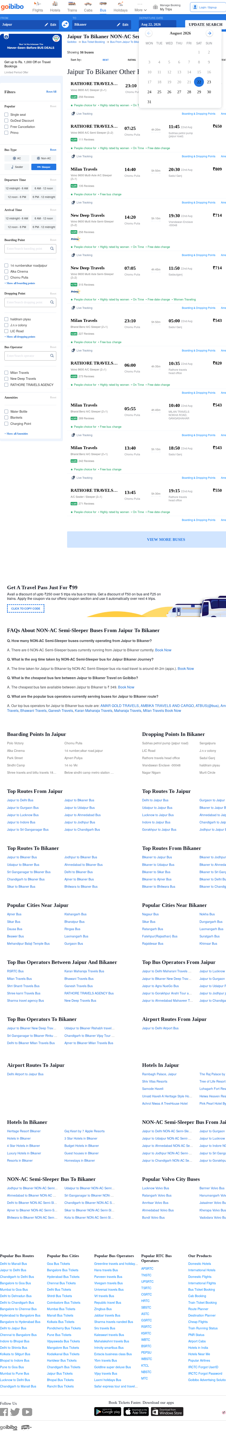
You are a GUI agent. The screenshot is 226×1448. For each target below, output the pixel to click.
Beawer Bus (15, 936)
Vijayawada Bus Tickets (63, 1341)
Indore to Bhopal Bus (14, 1341)
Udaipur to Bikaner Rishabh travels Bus (91, 1028)
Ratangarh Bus (152, 929)
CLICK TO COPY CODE (25, 608)
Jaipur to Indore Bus (21, 822)
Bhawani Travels (33, 710)
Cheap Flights (198, 1321)
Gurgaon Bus (73, 943)
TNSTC (146, 1275)
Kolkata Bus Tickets (60, 1321)
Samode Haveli (152, 1088)
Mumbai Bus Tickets (61, 1309)
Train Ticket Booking (202, 1302)
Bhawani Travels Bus (79, 978)
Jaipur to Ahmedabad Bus (82, 815)
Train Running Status (203, 1328)
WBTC (145, 1339)
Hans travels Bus (106, 1270)
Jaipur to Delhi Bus (20, 800)
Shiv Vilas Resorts (154, 1081)
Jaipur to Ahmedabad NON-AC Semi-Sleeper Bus (176, 1145)
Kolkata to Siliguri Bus (15, 1354)
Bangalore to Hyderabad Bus (20, 1321)
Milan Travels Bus (19, 978)
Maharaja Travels (127, 710)
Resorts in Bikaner (20, 1160)
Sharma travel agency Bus (25, 1000)
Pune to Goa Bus (12, 1367)
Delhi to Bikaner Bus (78, 872)
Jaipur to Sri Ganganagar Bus (28, 829)
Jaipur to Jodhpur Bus (79, 822)
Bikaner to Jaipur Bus (157, 857)
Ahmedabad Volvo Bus (158, 1210)
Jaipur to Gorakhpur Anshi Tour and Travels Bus (175, 993)
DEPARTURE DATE (151, 18)
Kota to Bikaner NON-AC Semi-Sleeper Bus (94, 1217)
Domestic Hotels (199, 1263)
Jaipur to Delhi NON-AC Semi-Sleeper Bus (171, 1131)
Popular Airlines (199, 1360)
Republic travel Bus (107, 1302)
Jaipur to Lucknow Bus (23, 815)
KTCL (145, 1365)
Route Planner (198, 1309)
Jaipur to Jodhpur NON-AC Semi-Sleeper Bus (174, 1153)
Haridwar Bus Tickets (62, 1360)
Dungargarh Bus (211, 921)
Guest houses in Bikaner (81, 1153)
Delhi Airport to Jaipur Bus (25, 1074)
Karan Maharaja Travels (93, 710)
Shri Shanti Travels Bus (23, 986)
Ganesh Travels (60, 710)
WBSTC (146, 1359)
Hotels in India (198, 1347)
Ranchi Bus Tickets (60, 1386)
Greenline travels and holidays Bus (118, 1263)
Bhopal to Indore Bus (14, 1360)
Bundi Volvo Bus (153, 1217)
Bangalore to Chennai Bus (18, 1309)
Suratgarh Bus (210, 936)
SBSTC (146, 1307)
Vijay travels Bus (105, 1373)
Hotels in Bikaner (19, 1138)
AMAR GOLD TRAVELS (119, 705)
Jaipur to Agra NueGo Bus (160, 986)
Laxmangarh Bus (76, 936)
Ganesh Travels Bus (78, 986)
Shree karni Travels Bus (23, 993)
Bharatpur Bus (74, 921)
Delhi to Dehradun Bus (16, 1296)
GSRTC (146, 1320)
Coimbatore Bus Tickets (63, 1302)
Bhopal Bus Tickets (60, 1380)
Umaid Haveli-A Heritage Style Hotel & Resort (173, 1096)
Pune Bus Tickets (59, 1334)
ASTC (145, 1313)
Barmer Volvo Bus (212, 1188)
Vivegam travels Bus (108, 1283)
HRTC (145, 1300)
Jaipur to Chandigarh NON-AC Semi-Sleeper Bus (176, 1160)
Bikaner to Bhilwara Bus (158, 886)
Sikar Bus (13, 921)
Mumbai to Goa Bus (14, 1289)
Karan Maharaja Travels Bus (84, 971)
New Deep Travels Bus (80, 1000)
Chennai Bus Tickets (61, 1283)
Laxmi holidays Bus (107, 1380)
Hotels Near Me (199, 1354)
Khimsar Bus (208, 943)
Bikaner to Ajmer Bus (156, 879)
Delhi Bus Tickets (59, 1289)
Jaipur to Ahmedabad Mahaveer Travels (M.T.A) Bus (179, 1000)
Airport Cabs (197, 1341)
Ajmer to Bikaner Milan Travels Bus (88, 1043)
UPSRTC (147, 1281)
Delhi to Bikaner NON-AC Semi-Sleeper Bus (37, 1202)
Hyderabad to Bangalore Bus (20, 1315)
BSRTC (146, 1346)
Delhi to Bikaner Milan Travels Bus (31, 1043)
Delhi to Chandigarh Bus (17, 1302)
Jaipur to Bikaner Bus (79, 800)
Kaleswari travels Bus (109, 1334)
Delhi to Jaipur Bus (155, 800)
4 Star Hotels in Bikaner (23, 1145)
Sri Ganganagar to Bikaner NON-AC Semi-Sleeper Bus (102, 1195)
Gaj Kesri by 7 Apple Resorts (84, 1131)
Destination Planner (202, 1315)
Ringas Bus (72, 929)
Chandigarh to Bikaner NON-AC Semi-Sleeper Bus (99, 1202)
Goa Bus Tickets (58, 1263)
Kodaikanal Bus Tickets (63, 1354)
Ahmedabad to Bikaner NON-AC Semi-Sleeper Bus (42, 1195)
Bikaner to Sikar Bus (156, 872)
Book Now (163, 649)
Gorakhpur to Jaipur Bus (159, 829)
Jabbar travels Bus (107, 1315)
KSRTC (146, 1333)
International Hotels (201, 1270)
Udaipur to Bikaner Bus (23, 864)
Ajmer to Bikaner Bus (79, 879)
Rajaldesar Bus (152, 943)
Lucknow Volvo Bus (155, 1188)
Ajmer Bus (14, 914)
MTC (144, 1378)
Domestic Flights (199, 1276)
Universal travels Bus (109, 1289)
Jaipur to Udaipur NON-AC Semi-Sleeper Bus (173, 1138)
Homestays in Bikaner (79, 1160)
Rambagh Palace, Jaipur (159, 1074)
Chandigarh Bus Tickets (63, 1367)
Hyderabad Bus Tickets (63, 1276)
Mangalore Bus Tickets (63, 1347)
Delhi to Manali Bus (13, 1263)
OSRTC (146, 1294)
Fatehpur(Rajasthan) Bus (159, 936)
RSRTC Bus (15, 971)
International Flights (202, 1283)
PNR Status (196, 1334)
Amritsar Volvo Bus (155, 1202)
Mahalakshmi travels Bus (111, 1341)
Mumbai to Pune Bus (14, 1373)
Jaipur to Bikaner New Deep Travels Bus (170, 978)
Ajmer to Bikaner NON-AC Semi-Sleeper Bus (38, 1210)
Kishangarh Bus (75, 914)
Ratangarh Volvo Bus (156, 1195)
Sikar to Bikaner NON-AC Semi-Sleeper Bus (95, 1210)
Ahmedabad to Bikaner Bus (83, 864)
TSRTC (146, 1288)
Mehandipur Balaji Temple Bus (28, 943)
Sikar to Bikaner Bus (21, 886)
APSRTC (147, 1268)
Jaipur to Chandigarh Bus (82, 829)
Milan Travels (153, 710)
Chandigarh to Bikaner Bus (26, 879)
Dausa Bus (14, 929)
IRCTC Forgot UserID (203, 1367)
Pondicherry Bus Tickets (64, 1328)
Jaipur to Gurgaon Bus (23, 807)
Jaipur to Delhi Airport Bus (160, 1028)
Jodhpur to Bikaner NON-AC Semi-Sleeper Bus (40, 1188)
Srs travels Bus (104, 1328)
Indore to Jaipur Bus (156, 822)
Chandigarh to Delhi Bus (17, 1276)
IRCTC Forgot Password (205, 1373)
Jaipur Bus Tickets (60, 1373)
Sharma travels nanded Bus (113, 1321)
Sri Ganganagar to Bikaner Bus (29, 872)
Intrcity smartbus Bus (109, 1347)
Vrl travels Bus (104, 1296)
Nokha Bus (207, 914)
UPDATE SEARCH (205, 24)
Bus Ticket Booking (201, 1289)
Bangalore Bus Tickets (62, 1270)
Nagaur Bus (150, 914)
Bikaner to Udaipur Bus (158, 864)
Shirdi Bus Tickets (59, 1296)
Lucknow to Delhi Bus (15, 1380)
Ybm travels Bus (105, 1360)
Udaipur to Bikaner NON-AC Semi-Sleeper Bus (97, 1188)
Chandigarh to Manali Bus (18, 1386)
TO (74, 18)
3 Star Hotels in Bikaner (80, 1138)
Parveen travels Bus (108, 1276)
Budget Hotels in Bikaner (81, 1145)
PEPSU (146, 1352)
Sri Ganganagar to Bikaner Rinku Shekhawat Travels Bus (47, 1035)
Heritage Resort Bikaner (24, 1131)
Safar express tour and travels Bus (118, 1386)
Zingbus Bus (103, 1309)
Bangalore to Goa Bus (15, 1283)
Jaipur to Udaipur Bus (79, 807)
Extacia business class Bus (113, 1354)
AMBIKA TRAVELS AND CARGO (167, 705)
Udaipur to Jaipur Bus (157, 807)
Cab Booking (197, 1296)
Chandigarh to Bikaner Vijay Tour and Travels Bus (99, 1035)
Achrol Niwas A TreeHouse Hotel (165, 1103)
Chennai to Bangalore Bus (18, 1334)
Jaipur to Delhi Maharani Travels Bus (168, 971)
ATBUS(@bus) (207, 705)
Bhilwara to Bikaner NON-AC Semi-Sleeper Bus (40, 1217)
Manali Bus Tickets (60, 1315)
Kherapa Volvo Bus (213, 1210)
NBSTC (146, 1372)
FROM (4, 18)
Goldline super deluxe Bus (112, 1367)
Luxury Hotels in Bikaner (24, 1153)
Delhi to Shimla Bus (13, 1347)
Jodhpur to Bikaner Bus (80, 857)
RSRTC (146, 1326)
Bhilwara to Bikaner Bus (81, 886)
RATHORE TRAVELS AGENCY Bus (89, 993)
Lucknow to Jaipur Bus (158, 815)
